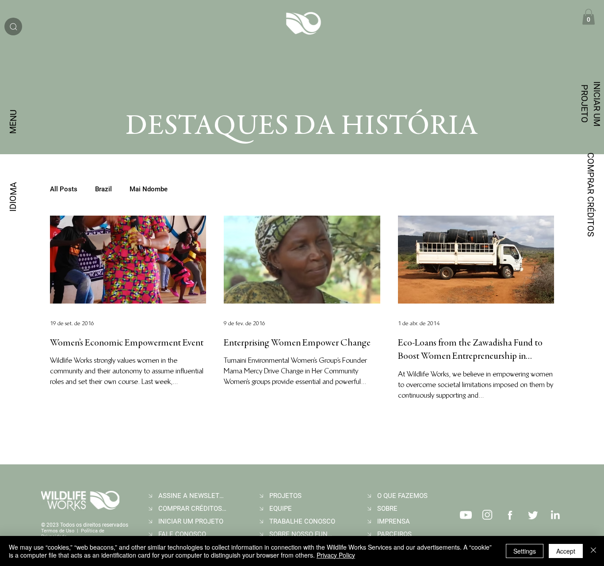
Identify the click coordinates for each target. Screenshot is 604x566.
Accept (565, 551)
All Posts (63, 189)
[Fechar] (593, 551)
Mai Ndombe (149, 189)
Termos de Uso (57, 531)
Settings (524, 551)
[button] (588, 17)
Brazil (103, 189)
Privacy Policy (336, 555)
